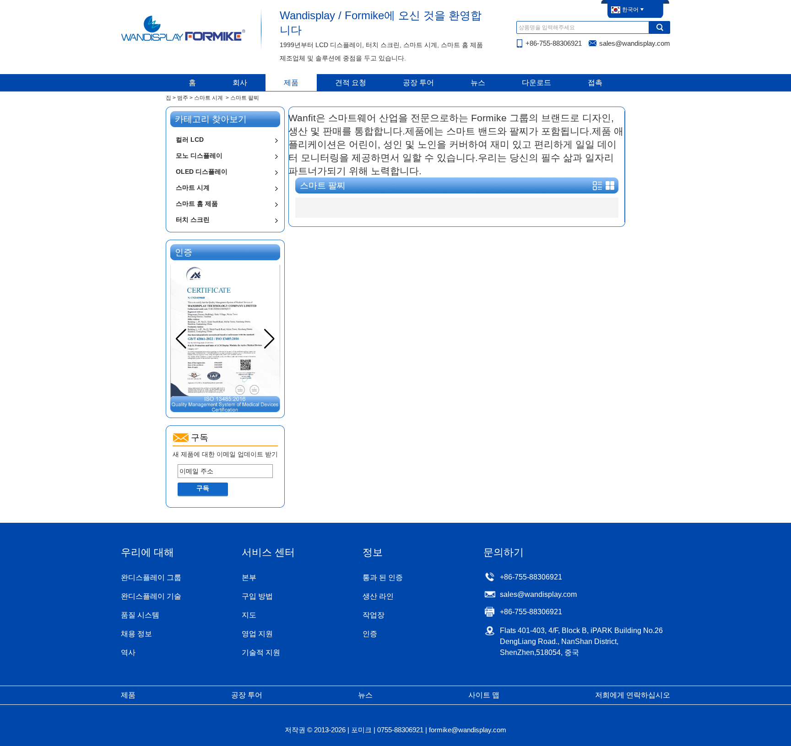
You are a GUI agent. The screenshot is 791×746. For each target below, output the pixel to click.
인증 (370, 634)
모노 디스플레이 (199, 155)
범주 (182, 98)
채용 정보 (136, 634)
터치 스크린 (193, 219)
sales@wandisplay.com (634, 43)
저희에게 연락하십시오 (632, 695)
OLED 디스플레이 (202, 171)
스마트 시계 (208, 98)
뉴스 (478, 82)
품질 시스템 (140, 615)
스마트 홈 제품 (197, 203)
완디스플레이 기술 (151, 596)
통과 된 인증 (383, 577)
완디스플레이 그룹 (151, 577)
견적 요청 (350, 82)
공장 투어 (418, 82)
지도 (249, 615)
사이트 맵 (483, 695)
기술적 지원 (261, 652)
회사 (240, 82)
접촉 (595, 82)
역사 (128, 652)
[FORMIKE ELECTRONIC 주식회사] (184, 40)
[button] (269, 339)
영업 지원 (257, 634)
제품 (291, 82)
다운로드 (536, 82)
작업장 (374, 615)
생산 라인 (378, 596)
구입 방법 (257, 596)
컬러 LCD (190, 139)
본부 (249, 577)
